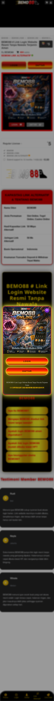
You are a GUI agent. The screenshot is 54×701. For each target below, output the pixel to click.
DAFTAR (27, 371)
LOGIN (27, 361)
